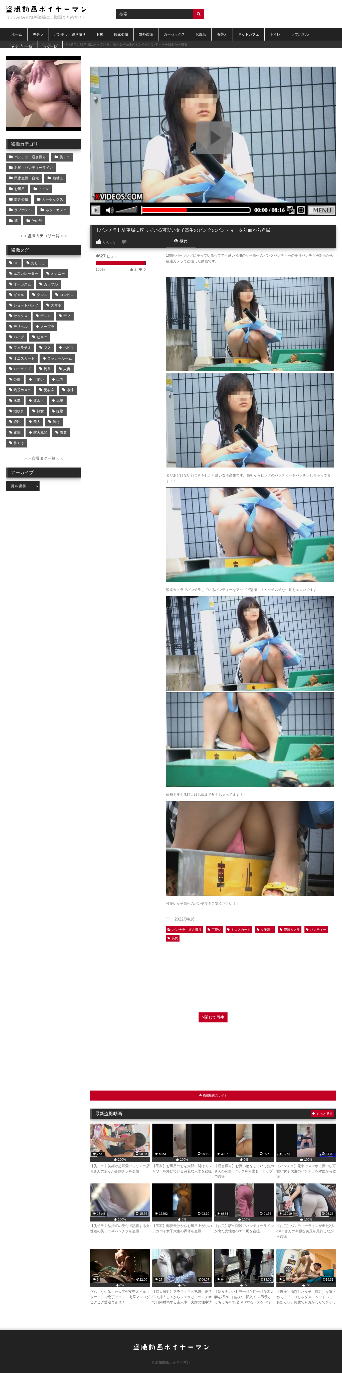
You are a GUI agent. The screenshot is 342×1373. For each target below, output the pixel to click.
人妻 (66, 369)
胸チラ (38, 34)
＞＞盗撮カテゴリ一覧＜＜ (44, 236)
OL (16, 263)
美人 (36, 422)
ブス (47, 348)
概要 (183, 241)
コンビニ (67, 295)
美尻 (175, 938)
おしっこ (38, 263)
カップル (51, 284)
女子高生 (267, 930)
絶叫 (17, 422)
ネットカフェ (248, 34)
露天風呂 (40, 432)
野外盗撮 (146, 34)
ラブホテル (300, 34)
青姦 (63, 432)
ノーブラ (47, 327)
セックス (21, 316)
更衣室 (49, 390)
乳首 (47, 369)
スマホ (56, 305)
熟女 (40, 411)
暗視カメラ (22, 390)
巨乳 (59, 379)
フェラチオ (22, 348)
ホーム (17, 34)
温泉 (59, 401)
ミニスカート (241, 930)
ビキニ (42, 337)
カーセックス (174, 34)
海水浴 (38, 401)
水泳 (70, 390)
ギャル (19, 295)
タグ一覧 (50, 47)
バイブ (19, 337)
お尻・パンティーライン (33, 168)
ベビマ (68, 348)
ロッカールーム (59, 358)
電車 (17, 432)
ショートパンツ (26, 305)
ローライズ (22, 369)
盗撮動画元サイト (214, 1095)
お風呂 (201, 34)
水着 (17, 401)
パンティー (318, 930)
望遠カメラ (292, 930)
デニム (45, 316)
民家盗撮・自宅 (26, 178)
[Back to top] (326, 1358)
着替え (222, 34)
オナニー (58, 273)
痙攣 (59, 411)
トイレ (275, 34)
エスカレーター (26, 273)
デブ (66, 316)
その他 (37, 221)
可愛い (216, 930)
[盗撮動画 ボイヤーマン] (46, 10)
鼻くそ (19, 443)
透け (56, 422)
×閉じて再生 (213, 1017)
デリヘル (21, 327)
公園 (17, 379)
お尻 (99, 34)
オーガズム (22, 284)
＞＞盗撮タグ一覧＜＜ (44, 458)
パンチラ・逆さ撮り (70, 34)
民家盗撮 (121, 34)
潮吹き (19, 411)
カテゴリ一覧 (21, 47)
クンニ (42, 295)
